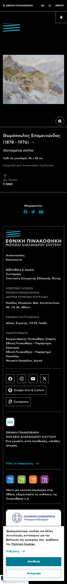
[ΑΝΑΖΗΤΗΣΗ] (49, 5)
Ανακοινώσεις (15, 255)
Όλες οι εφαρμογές (19, 463)
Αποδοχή (34, 561)
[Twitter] (46, 380)
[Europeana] (20, 403)
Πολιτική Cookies (23, 544)
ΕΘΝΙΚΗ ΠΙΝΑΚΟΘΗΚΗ (19, 5)
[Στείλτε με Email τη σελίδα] (41, 212)
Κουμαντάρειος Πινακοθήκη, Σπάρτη (30, 339)
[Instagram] (23, 380)
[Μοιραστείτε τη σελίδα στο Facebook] (25, 212)
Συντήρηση (13, 274)
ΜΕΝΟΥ (59, 5)
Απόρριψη (33, 573)
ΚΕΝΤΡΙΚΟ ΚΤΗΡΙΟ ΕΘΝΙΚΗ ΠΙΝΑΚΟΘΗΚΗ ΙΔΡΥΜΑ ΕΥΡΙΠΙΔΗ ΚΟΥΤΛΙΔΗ (27, 293)
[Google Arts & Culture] (27, 391)
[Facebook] (11, 380)
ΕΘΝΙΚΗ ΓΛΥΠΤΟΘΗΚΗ (22, 317)
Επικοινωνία (14, 260)
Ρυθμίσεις (12, 551)
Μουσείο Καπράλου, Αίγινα (24, 360)
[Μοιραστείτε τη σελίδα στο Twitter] (33, 212)
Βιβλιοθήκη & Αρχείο (20, 270)
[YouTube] (34, 380)
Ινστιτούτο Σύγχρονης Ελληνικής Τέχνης (33, 278)
